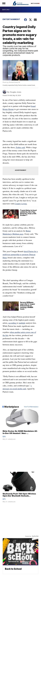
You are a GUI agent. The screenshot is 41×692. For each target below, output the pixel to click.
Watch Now (34, 3)
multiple (22, 323)
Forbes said (20, 147)
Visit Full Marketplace (31, 406)
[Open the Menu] (4, 3)
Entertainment (11, 19)
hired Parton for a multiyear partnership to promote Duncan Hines (20, 254)
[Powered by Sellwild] (35, 536)
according (12, 323)
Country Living (21, 203)
